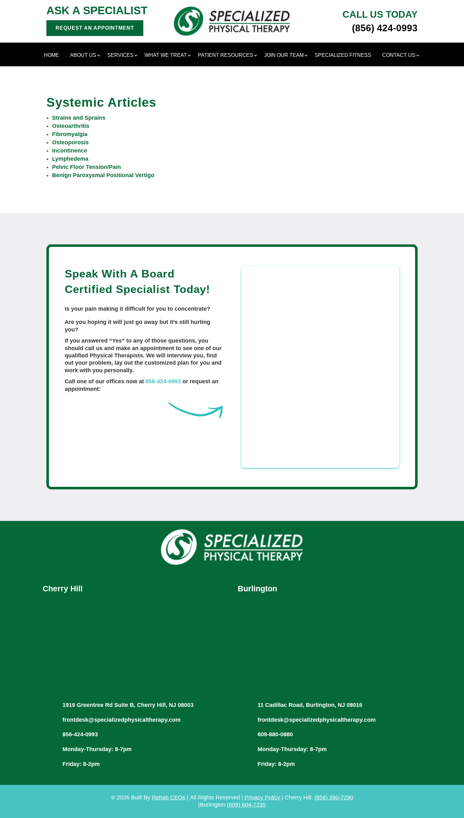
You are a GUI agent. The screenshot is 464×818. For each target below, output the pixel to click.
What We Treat (166, 55)
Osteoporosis (70, 142)
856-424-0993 (163, 381)
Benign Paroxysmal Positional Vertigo (103, 175)
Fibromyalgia (69, 134)
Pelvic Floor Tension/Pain (86, 167)
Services (120, 55)
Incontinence (69, 150)
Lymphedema (70, 159)
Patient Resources (225, 55)
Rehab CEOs (168, 797)
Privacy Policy (262, 797)
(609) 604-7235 (246, 805)
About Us (83, 55)
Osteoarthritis (70, 126)
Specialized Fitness (343, 55)
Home (51, 55)
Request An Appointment (95, 28)
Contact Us (398, 55)
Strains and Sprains (78, 118)
